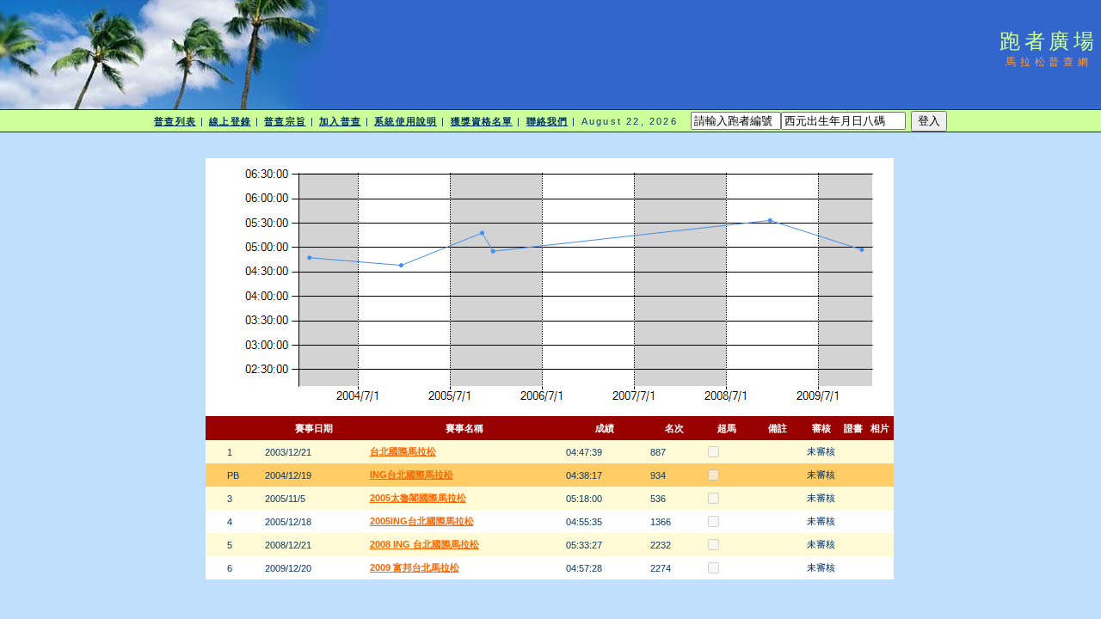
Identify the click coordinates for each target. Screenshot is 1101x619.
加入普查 (339, 121)
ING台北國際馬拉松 (411, 474)
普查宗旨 (284, 121)
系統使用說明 (405, 121)
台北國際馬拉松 (403, 451)
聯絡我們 (547, 121)
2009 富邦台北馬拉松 (414, 567)
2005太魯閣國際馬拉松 (418, 498)
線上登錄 (229, 121)
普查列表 (174, 121)
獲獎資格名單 (482, 121)
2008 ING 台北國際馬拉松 (424, 544)
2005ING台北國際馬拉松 (422, 521)
